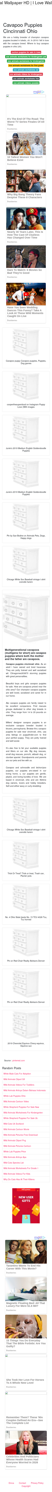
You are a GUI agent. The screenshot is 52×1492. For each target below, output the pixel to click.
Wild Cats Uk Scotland (13, 1123)
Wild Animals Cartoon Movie (16, 1129)
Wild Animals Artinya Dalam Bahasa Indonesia (24, 1090)
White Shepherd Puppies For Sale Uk (20, 1118)
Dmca (11, 1482)
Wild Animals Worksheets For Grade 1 (20, 1168)
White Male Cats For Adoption (17, 1073)
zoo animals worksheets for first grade (26, 65)
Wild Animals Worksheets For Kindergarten (23, 1112)
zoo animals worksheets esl (26, 69)
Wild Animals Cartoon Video (16, 1101)
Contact (22, 1482)
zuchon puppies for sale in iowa (26, 52)
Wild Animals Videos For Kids (16, 1173)
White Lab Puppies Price (14, 1151)
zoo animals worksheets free (26, 78)
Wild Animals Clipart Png (14, 1140)
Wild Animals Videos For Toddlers (18, 1084)
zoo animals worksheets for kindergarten (26, 61)
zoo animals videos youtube (26, 83)
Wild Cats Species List (13, 1162)
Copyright (26, 1486)
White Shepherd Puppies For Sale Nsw (21, 1106)
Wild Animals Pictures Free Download (20, 1134)
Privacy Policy (37, 1482)
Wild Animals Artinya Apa (14, 1157)
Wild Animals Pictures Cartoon (17, 1145)
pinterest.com (18, 1060)
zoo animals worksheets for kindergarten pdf (26, 56)
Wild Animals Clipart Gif (14, 1079)
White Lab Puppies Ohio (14, 1095)
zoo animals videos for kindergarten (26, 74)
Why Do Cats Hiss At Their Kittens (19, 1179)
